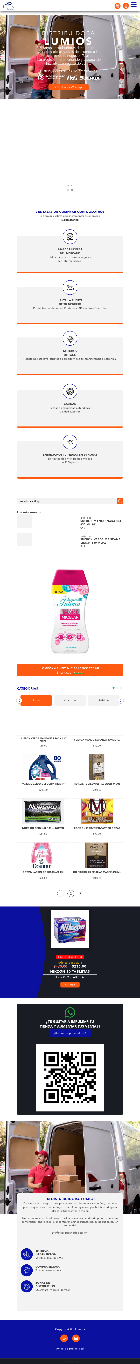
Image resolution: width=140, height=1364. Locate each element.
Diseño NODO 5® (70, 1361)
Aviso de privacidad (70, 1349)
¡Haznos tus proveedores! (70, 1033)
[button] (68, 190)
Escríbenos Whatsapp (69, 178)
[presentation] (68, 185)
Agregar (70, 984)
